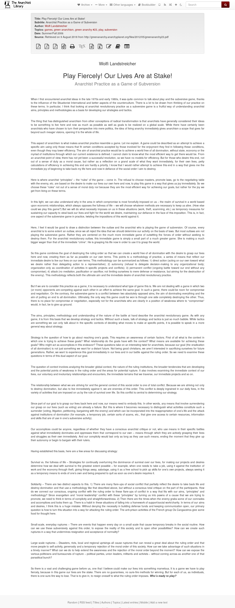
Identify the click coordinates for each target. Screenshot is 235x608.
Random (72, 602)
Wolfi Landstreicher (56, 26)
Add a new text (158, 602)
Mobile (144, 602)
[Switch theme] (181, 4)
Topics (116, 602)
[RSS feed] (165, 4)
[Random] (170, 4)
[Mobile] (159, 4)
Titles (96, 602)
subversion (111, 29)
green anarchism (64, 29)
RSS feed (85, 602)
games (49, 29)
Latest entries (130, 602)
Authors (105, 602)
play (101, 29)
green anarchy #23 (86, 29)
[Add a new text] (176, 4)
